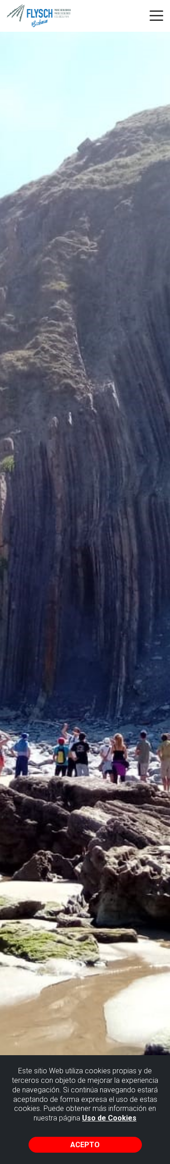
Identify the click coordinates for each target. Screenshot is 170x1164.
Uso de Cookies (109, 1118)
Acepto (85, 1144)
